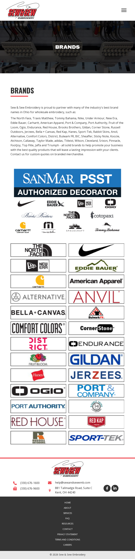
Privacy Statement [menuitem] (67, 534)
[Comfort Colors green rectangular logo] (38, 328)
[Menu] (124, 10)
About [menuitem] (67, 507)
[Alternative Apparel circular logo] (38, 297)
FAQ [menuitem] (67, 518)
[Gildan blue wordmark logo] (96, 359)
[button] (107, 488)
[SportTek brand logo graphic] (96, 438)
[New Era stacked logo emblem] (38, 265)
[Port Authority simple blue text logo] (38, 406)
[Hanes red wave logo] (38, 375)
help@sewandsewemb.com (72, 482)
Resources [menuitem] (67, 523)
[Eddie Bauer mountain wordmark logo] (96, 265)
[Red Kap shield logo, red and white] (96, 422)
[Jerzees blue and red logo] (96, 375)
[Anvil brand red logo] (96, 297)
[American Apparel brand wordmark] (96, 281)
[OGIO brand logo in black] (38, 390)
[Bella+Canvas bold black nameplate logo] (38, 312)
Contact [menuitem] (68, 529)
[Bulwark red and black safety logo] (96, 312)
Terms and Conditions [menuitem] (67, 539)
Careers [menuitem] (67, 544)
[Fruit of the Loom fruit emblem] (38, 359)
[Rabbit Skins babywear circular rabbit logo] (96, 406)
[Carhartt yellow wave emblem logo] (38, 281)
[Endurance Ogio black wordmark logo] (96, 343)
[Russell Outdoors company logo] (38, 437)
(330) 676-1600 (30, 483)
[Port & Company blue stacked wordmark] (96, 390)
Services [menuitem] (67, 513)
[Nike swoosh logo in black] (96, 250)
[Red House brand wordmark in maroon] (38, 422)
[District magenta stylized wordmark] (38, 343)
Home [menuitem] (68, 502)
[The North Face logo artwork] (38, 250)
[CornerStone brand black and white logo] (96, 328)
